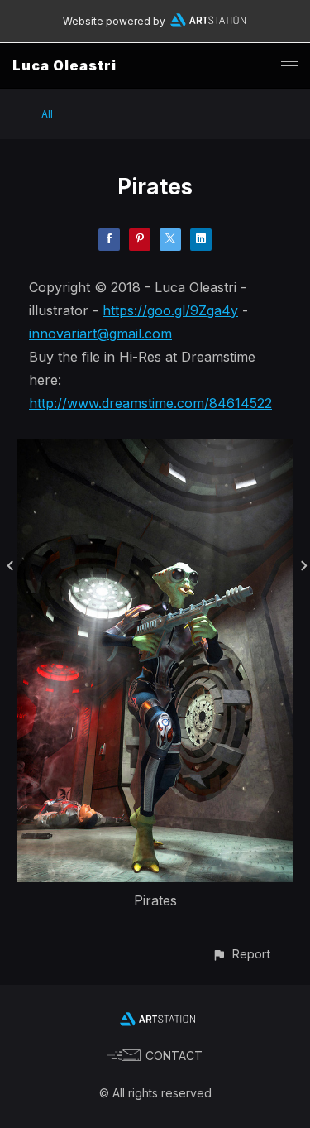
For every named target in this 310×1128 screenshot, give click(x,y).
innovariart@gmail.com (100, 333)
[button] (241, 954)
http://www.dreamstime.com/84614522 (150, 403)
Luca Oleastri (64, 65)
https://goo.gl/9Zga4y (170, 310)
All (47, 114)
